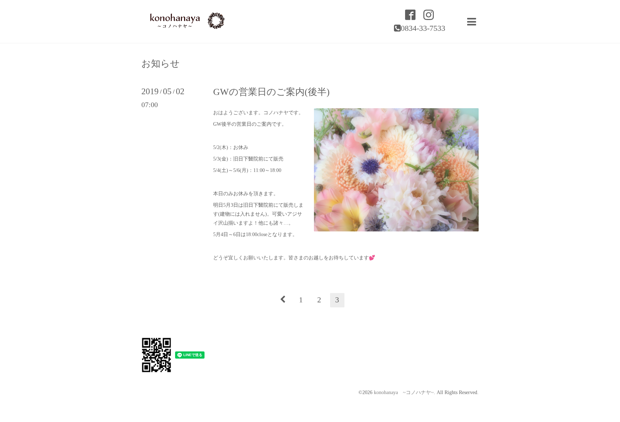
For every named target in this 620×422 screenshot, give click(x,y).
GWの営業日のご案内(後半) (271, 92)
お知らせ (160, 63)
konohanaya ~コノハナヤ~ (404, 392)
